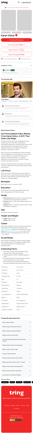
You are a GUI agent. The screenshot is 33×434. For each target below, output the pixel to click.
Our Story (7, 405)
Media (13, 405)
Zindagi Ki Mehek (6, 229)
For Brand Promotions (16, 40)
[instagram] (11, 402)
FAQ (27, 405)
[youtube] (19, 402)
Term (17, 405)
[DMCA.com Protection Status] (15, 420)
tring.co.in (19, 416)
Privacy (23, 405)
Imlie (2, 234)
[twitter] (16, 402)
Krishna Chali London (13, 231)
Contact (16, 408)
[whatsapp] (21, 402)
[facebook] (14, 402)
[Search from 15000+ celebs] (18, 2)
